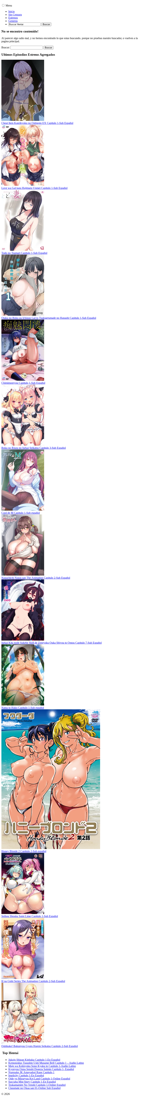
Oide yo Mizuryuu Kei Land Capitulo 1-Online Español (39, 1078)
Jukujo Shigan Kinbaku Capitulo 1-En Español (34, 1059)
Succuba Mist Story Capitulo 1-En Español (32, 1081)
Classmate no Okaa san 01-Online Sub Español (34, 1088)
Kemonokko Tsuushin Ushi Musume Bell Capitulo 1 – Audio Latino (46, 1062)
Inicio (11, 11)
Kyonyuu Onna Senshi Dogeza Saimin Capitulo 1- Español (41, 1069)
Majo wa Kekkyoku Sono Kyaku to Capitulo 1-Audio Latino (42, 1066)
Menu (9, 5)
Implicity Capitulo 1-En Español (26, 1075)
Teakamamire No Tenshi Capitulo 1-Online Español (37, 1084)
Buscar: (5, 47)
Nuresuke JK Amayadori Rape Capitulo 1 (31, 1072)
